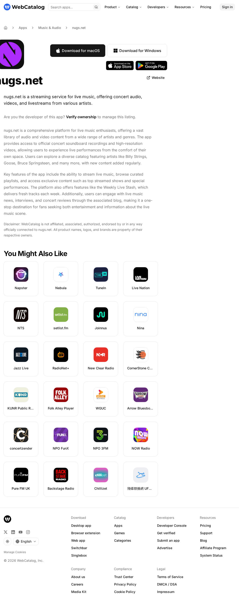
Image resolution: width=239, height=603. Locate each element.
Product (111, 7)
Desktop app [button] (81, 525)
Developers (156, 7)
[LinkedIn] (13, 532)
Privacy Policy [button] (125, 584)
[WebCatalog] (7, 519)
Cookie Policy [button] (124, 592)
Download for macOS (81, 50)
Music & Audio (49, 28)
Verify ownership (81, 116)
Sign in (227, 7)
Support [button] (206, 533)
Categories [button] (122, 540)
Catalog (132, 7)
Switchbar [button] (79, 548)
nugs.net (79, 28)
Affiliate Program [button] (213, 548)
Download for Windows (140, 50)
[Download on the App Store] (120, 65)
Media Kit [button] (78, 592)
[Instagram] (28, 532)
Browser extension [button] (85, 533)
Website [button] (158, 78)
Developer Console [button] (171, 525)
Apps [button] (118, 525)
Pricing (205, 7)
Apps (23, 28)
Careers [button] (77, 584)
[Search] (96, 7)
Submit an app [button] (168, 540)
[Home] (24, 7)
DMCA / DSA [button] (167, 584)
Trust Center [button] (123, 577)
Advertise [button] (164, 548)
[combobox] (26, 541)
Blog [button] (203, 540)
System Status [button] (211, 555)
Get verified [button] (166, 533)
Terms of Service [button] (170, 577)
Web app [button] (78, 540)
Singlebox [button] (79, 555)
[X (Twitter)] (5, 532)
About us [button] (78, 577)
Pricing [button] (205, 525)
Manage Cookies (15, 552)
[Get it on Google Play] (151, 65)
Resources (183, 7)
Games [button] (119, 533)
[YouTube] (20, 532)
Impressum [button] (165, 592)
